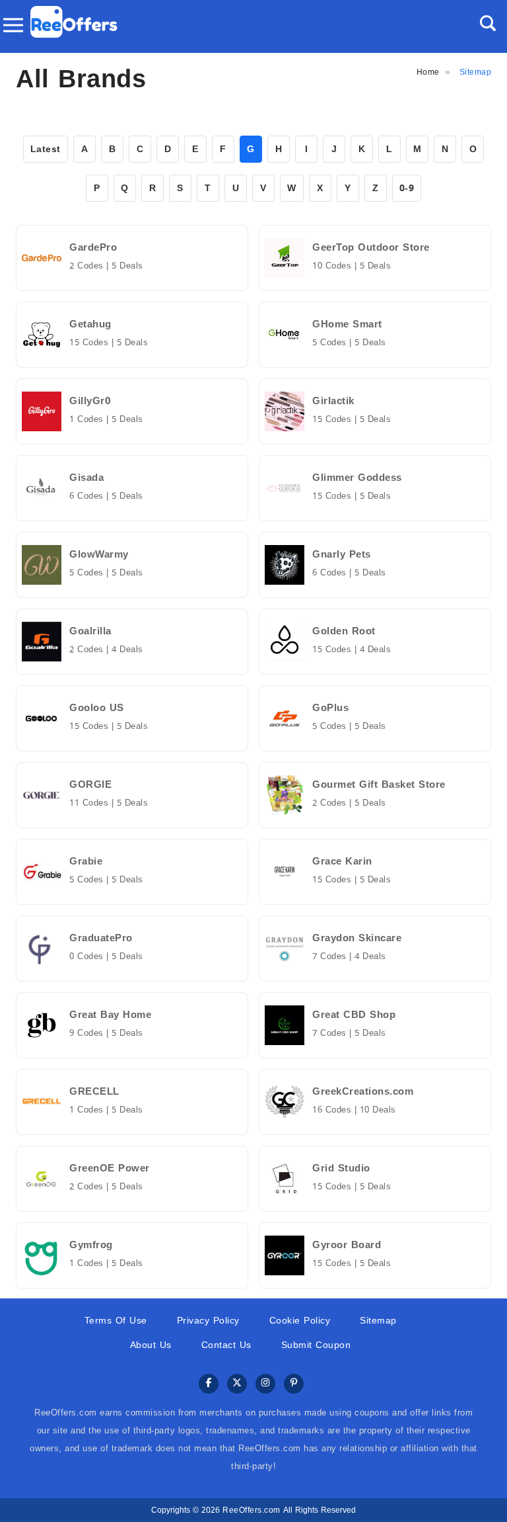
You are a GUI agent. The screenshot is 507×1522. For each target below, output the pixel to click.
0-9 (407, 188)
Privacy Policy (208, 1321)
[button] (488, 23)
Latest (45, 149)
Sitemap (378, 1321)
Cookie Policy (300, 1321)
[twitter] (237, 1384)
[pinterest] (294, 1384)
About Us (151, 1345)
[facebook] (209, 1384)
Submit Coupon (316, 1345)
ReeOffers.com (251, 1510)
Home (428, 72)
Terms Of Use (115, 1321)
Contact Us (226, 1345)
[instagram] (265, 1384)
